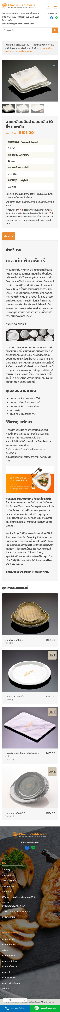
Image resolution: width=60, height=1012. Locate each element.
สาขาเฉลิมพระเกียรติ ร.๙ (13, 906)
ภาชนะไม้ (6, 972)
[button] (54, 65)
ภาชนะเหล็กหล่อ (9, 966)
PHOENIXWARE (40, 572)
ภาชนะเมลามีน (22, 44)
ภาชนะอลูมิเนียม (9, 961)
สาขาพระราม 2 (8, 917)
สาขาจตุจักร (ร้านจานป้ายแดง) (16, 911)
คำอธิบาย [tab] (8, 236)
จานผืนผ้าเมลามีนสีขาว (28, 48)
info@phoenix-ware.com (21, 23)
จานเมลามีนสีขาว (44, 194)
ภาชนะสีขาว (12, 347)
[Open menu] (55, 6)
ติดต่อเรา (6, 902)
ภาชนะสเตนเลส (9, 955)
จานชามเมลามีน (23, 201)
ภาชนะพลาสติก (9, 977)
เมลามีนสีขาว (39, 44)
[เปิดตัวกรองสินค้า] (48, 6)
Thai (9, 1000)
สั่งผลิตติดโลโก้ (9, 880)
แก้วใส (5, 950)
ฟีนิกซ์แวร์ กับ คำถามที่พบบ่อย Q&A (18, 897)
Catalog (6, 869)
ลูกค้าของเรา (8, 886)
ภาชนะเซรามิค (8, 944)
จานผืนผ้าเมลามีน (39, 201)
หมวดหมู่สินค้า (8, 875)
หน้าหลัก (9, 44)
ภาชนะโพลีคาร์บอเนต (11, 983)
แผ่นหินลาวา (7, 988)
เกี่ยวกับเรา (7, 891)
